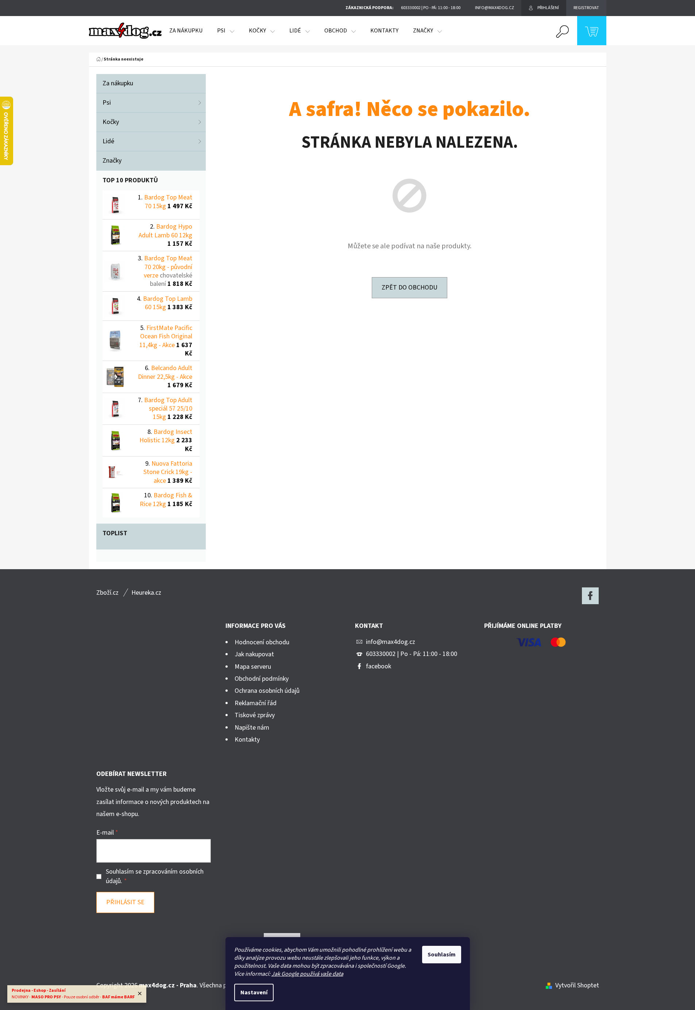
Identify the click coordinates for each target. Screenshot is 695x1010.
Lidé (108, 141)
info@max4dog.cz (390, 641)
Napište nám (252, 727)
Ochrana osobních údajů (267, 690)
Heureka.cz (146, 592)
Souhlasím (442, 955)
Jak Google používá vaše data (307, 974)
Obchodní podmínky (262, 678)
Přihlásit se (125, 902)
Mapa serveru (253, 666)
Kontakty (247, 739)
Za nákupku (118, 83)
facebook (378, 666)
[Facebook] (590, 595)
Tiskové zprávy (255, 715)
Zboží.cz (107, 592)
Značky (112, 160)
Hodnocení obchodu (262, 642)
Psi (107, 102)
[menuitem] (186, 30)
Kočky (111, 122)
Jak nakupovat (254, 654)
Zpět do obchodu (409, 287)
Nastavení (253, 992)
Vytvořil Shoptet (577, 985)
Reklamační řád (256, 703)
